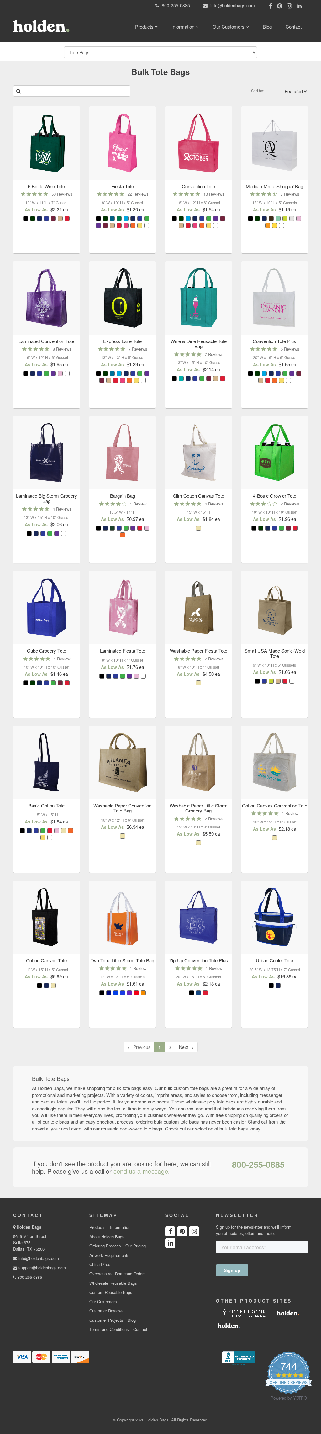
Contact (294, 26)
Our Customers (229, 26)
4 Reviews (62, 509)
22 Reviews (138, 194)
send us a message (140, 1171)
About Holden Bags (106, 1237)
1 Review (138, 504)
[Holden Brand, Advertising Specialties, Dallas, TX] (238, 1357)
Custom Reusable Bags (110, 1292)
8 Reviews (62, 349)
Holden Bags (29, 1227)
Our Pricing (135, 1246)
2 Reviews (290, 504)
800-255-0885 (258, 1164)
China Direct (100, 1264)
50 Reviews (61, 194)
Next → (186, 1047)
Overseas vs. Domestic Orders (117, 1274)
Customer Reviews (106, 1311)
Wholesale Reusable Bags (113, 1283)
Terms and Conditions (109, 1329)
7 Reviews (290, 194)
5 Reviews (290, 349)
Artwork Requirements (109, 1255)
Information (183, 26)
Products (145, 26)
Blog (267, 26)
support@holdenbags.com (41, 1268)
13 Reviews (213, 194)
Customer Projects (106, 1320)
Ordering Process (105, 1246)
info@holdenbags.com (38, 1258)
